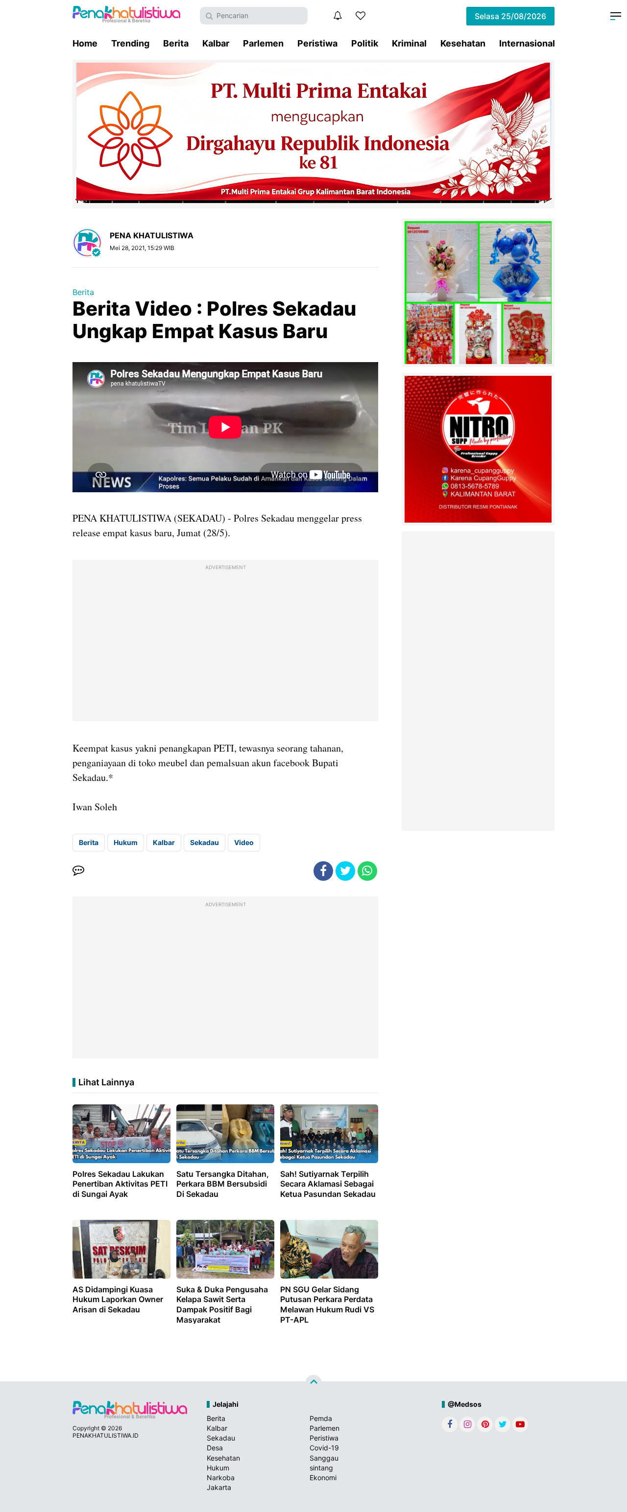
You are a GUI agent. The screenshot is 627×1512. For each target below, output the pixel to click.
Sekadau (204, 842)
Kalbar (215, 43)
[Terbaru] (337, 15)
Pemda (321, 1418)
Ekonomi (323, 1477)
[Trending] (360, 15)
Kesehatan (462, 43)
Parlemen (263, 43)
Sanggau (324, 1458)
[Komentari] (78, 871)
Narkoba (221, 1477)
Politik (364, 43)
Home (84, 43)
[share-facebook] (323, 871)
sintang (321, 1468)
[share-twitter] (345, 871)
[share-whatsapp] (367, 871)
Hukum (126, 842)
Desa (215, 1447)
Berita (176, 43)
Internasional (527, 43)
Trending (130, 43)
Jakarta (219, 1487)
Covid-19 (324, 1447)
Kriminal (409, 43)
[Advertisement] (225, 642)
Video (244, 842)
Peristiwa (317, 43)
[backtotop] (313, 1383)
